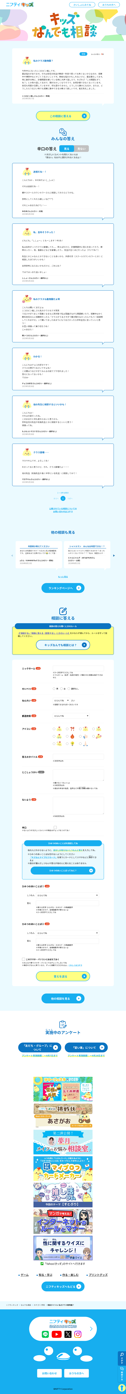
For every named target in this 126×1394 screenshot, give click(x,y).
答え (29, 903)
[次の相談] (114, 555)
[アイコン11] (85, 744)
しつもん (31, 895)
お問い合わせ (49, 1373)
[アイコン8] (98, 736)
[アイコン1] (58, 729)
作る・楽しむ (70, 1275)
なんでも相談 (26, 1305)
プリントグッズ (98, 1275)
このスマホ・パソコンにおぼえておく (42, 959)
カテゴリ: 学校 (39, 1305)
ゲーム (25, 1275)
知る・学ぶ (45, 1275)
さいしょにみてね (82, 4)
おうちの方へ (109, 4)
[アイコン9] (58, 744)
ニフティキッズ (12, 1305)
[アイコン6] (72, 736)
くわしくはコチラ (75, 965)
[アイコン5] (58, 736)
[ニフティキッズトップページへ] (20, 5)
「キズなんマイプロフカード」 (43, 857)
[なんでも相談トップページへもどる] (63, 25)
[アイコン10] (72, 744)
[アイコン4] (98, 729)
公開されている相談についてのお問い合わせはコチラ (63, 510)
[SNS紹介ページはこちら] (63, 1329)
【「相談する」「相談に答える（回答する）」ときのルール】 (44, 633)
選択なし (75, 688)
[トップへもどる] (122, 1388)
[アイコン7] (85, 736)
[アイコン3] (85, 729)
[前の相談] (11, 555)
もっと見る (63, 576)
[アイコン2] (72, 729)
